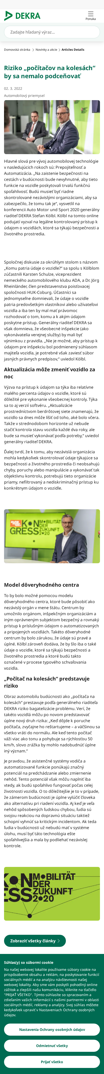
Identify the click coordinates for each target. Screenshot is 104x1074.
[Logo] (24, 16)
